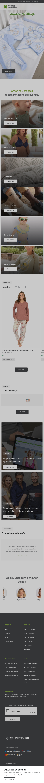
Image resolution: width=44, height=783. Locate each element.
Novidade (7, 287)
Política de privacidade (30, 663)
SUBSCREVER (12, 719)
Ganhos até (8, 359)
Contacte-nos (9, 641)
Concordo (9, 779)
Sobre (6, 629)
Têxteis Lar (27, 649)
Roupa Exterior (28, 641)
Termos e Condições (28, 705)
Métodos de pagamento (12, 671)
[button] (16, 76)
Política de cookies (29, 671)
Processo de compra (11, 663)
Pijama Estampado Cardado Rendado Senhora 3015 (17, 350)
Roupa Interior (28, 645)
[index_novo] (10, 7)
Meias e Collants (29, 633)
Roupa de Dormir (29, 637)
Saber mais (8, 71)
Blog (6, 637)
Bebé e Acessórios (29, 629)
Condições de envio (10, 667)
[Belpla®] (31, 400)
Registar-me (10, 467)
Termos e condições (30, 667)
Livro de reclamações (30, 675)
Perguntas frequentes (11, 675)
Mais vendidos (22, 287)
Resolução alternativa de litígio (31, 681)
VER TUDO (21, 369)
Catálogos (8, 633)
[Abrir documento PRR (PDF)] (20, 738)
